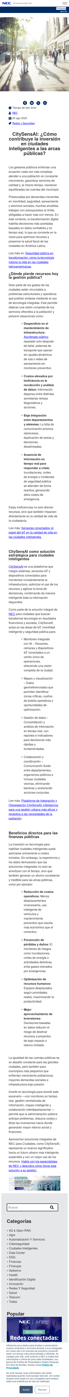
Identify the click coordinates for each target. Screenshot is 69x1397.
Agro (12, 1235)
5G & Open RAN (20, 1230)
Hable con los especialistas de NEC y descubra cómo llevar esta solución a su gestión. (33, 1165)
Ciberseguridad (19, 1244)
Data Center (17, 1253)
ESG (12, 1257)
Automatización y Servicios (27, 1239)
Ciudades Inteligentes (23, 1248)
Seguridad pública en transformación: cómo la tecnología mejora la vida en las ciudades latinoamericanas (31, 260)
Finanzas (15, 1261)
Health (13, 1275)
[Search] (52, 1207)
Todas (13, 1301)
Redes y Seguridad (23, 123)
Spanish (63, 11)
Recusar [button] (42, 1389)
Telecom (14, 1297)
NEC (15, 113)
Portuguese (61, 8)
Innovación (16, 1284)
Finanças (15, 1266)
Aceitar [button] (26, 1389)
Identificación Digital (22, 1279)
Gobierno (15, 1270)
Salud (13, 1293)
